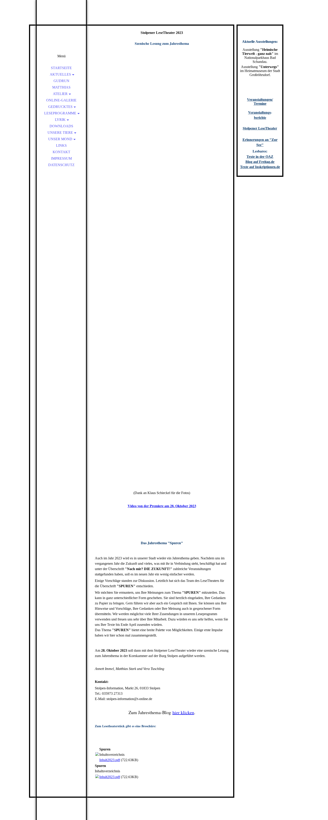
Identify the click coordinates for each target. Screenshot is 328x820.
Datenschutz (61, 165)
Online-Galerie (61, 100)
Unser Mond (60, 139)
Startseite (61, 68)
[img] (61, 31)
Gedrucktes (60, 107)
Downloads (61, 126)
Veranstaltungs (259, 112)
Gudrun (61, 81)
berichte (260, 117)
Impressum (61, 158)
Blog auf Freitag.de (259, 162)
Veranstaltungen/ (260, 99)
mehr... (99, 486)
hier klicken (183, 712)
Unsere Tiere (60, 132)
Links (61, 145)
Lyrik (60, 120)
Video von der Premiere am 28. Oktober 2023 (162, 505)
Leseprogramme (60, 113)
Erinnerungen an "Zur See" (260, 142)
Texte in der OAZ (260, 157)
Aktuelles (60, 74)
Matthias (61, 87)
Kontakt (61, 152)
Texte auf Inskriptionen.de (260, 167)
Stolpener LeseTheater (260, 128)
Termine (260, 103)
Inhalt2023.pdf (109, 760)
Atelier (60, 94)
